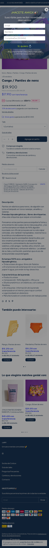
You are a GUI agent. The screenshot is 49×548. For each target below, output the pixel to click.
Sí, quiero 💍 (24, 46)
